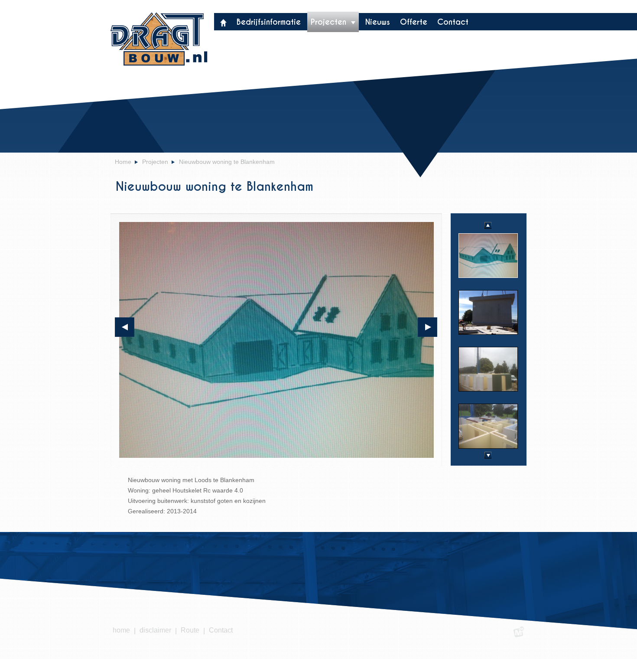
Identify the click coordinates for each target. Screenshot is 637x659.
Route (190, 630)
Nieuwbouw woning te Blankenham (227, 161)
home (121, 630)
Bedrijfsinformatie (269, 22)
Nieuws (377, 22)
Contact (452, 22)
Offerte (413, 22)
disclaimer (155, 630)
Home (123, 161)
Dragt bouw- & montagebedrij (159, 39)
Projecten (330, 22)
